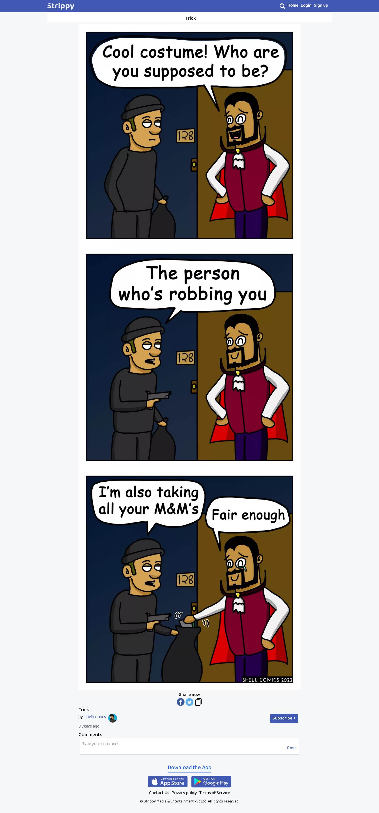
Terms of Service (214, 792)
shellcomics (95, 717)
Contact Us (159, 792)
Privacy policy (184, 792)
